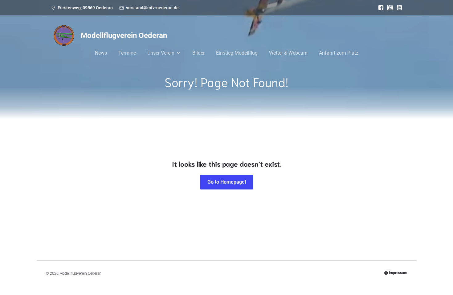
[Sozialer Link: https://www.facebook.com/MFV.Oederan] (379, 7)
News (101, 53)
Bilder (198, 53)
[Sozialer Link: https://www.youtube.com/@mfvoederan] (397, 7)
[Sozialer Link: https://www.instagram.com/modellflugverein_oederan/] (388, 7)
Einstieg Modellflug (237, 53)
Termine (127, 53)
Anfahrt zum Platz (338, 53)
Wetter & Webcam (288, 53)
